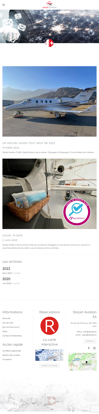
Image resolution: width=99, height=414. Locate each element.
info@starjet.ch (90, 331)
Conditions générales (11, 350)
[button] (3, 5)
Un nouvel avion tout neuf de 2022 (28, 143)
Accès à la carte (49, 365)
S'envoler (6, 318)
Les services (7, 322)
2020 (6, 279)
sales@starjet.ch (89, 335)
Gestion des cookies (11, 355)
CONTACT (90, 341)
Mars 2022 (7, 273)
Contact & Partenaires (12, 335)
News (4, 331)
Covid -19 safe (12, 235)
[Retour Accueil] (50, 5)
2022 (6, 268)
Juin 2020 (7, 283)
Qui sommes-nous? (11, 327)
